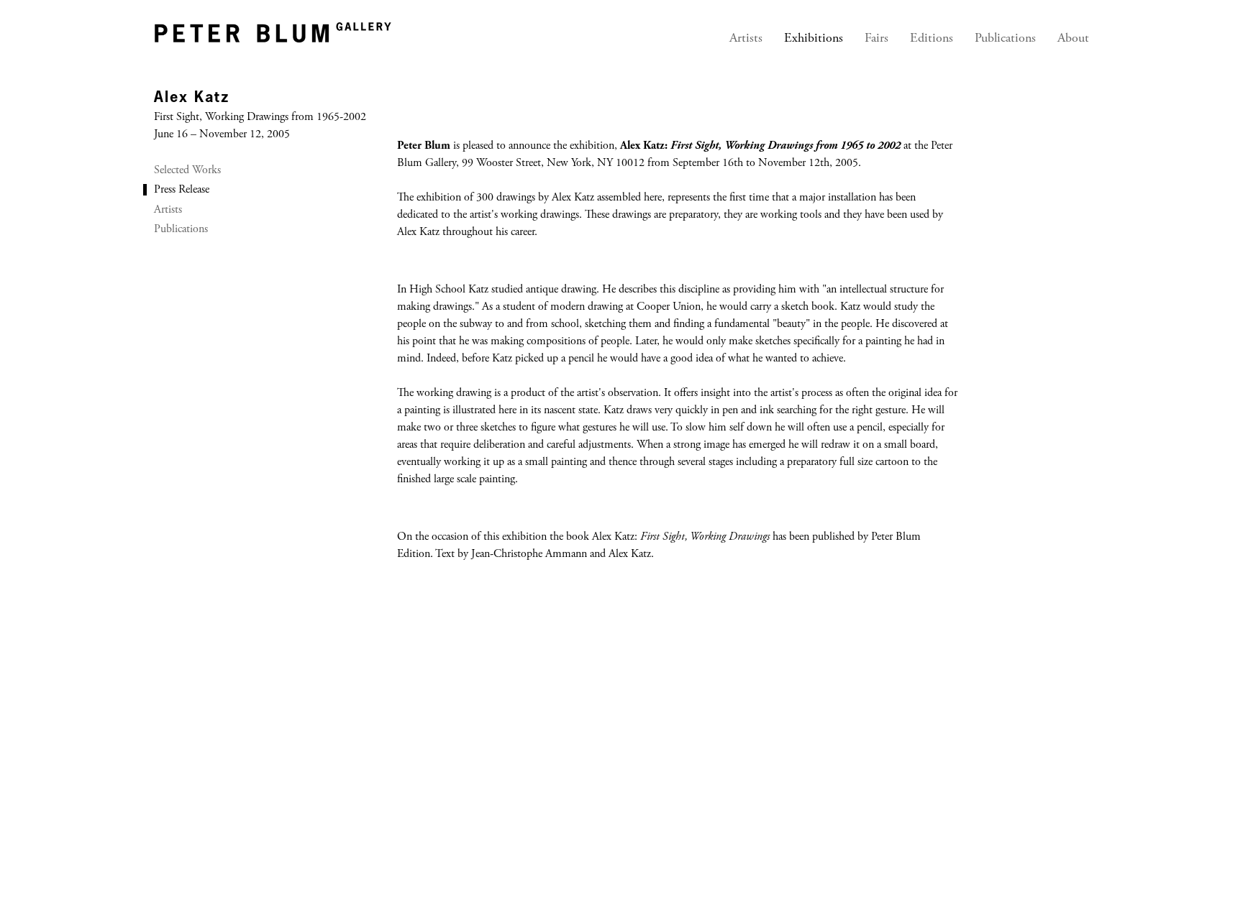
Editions (931, 38)
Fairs (876, 38)
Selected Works (187, 170)
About (1073, 38)
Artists (745, 38)
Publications (1005, 38)
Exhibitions (813, 38)
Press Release (181, 189)
